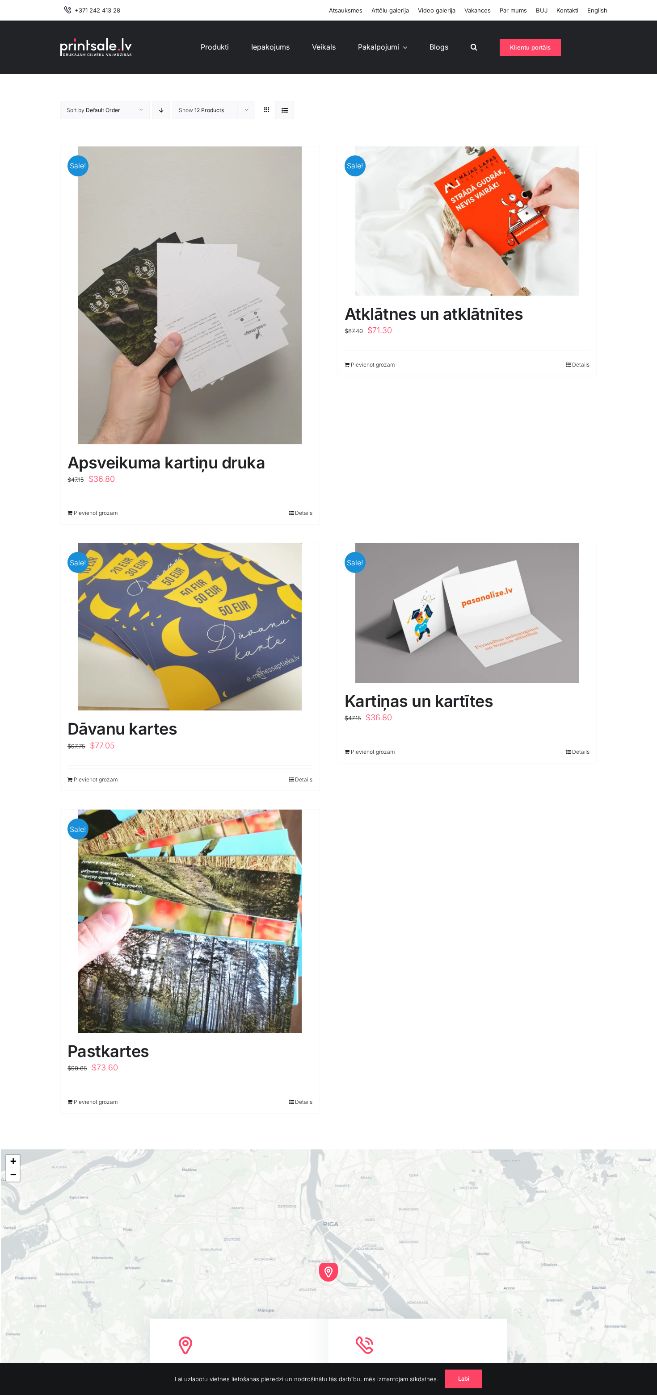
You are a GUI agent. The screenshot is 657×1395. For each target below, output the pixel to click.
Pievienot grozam (96, 513)
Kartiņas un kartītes (419, 701)
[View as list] (284, 110)
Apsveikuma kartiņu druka (166, 462)
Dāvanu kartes (122, 729)
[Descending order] (161, 110)
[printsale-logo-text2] (96, 41)
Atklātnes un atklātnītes (434, 314)
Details (303, 513)
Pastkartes (108, 1051)
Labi (464, 1378)
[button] (474, 47)
